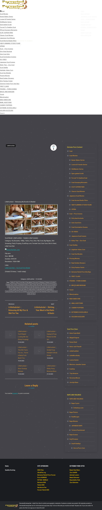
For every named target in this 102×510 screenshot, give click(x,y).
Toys (34, 293)
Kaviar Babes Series (78, 160)
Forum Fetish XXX (43, 490)
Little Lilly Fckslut (23, 289)
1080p (12, 282)
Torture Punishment (78, 430)
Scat (19, 291)
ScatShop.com (26, 291)
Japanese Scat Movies (76, 196)
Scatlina (72, 369)
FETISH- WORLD (42, 480)
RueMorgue (75, 417)
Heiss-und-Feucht (75, 346)
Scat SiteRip (73, 245)
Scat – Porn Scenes (75, 214)
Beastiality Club (75, 480)
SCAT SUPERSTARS (77, 187)
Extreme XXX (41, 482)
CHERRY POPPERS (77, 308)
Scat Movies (73, 155)
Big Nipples (29, 282)
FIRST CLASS (75, 276)
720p (17, 282)
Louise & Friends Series (79, 164)
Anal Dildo (22, 282)
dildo (31, 284)
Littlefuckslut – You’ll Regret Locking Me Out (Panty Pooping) (23, 335)
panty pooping (9, 291)
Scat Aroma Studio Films (79, 200)
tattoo (29, 293)
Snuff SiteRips (76, 443)
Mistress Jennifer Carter (77, 364)
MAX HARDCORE (74, 299)
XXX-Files (40, 470)
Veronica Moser (74, 378)
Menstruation (73, 294)
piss (16, 291)
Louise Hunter (74, 360)
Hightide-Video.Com (78, 249)
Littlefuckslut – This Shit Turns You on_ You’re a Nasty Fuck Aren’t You (23, 352)
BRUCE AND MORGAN (78, 285)
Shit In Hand (34, 291)
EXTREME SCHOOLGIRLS (79, 312)
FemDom (54, 284)
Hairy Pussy (15, 286)
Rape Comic (75, 403)
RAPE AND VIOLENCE (76, 399)
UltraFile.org (41, 472)
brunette (36, 282)
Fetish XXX (40, 485)
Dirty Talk (36, 284)
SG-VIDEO (74, 231)
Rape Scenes (73, 434)
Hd (20, 286)
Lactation (43, 286)
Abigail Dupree (74, 337)
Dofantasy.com (78, 408)
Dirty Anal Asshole (77, 218)
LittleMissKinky (74, 355)
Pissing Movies (74, 258)
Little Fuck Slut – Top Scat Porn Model (17, 268)
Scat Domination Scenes (79, 227)
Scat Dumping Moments (79, 182)
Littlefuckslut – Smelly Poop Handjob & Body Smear (52, 351)
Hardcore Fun (41, 487)
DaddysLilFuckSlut (23, 284)
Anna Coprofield (74, 333)
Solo (49, 291)
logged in (15, 393)
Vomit (71, 290)
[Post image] (10, 335)
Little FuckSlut (13, 289)
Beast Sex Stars (75, 470)
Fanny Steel (73, 342)
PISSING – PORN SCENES (77, 281)
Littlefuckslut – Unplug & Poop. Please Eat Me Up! (52, 335)
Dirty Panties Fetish (77, 267)
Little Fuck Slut (51, 286)
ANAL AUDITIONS (77, 303)
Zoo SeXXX (73, 472)
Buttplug (42, 282)
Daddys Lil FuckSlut (50, 282)
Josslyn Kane (73, 382)
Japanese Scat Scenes (78, 236)
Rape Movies (73, 421)
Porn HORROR (42, 477)
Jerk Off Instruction (34, 286)
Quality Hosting (10, 470)
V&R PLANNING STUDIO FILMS (81, 205)
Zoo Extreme (74, 482)
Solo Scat (54, 291)
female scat (47, 284)
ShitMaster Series (77, 169)
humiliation (25, 286)
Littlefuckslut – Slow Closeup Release (23, 368)
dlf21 (41, 284)
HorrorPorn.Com (79, 448)
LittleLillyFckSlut (41, 289)
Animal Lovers (74, 475)
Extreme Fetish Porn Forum (46, 475)
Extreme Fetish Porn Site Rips (81, 272)
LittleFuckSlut (11, 145)
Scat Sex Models (76, 254)
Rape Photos (73, 412)
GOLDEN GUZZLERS (78, 316)
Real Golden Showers (78, 263)
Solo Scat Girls (76, 223)
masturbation (50, 289)
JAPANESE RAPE (76, 426)
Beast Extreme (74, 477)
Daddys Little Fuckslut (12, 284)
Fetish (9, 286)
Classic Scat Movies (78, 191)
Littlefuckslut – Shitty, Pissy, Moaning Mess (52, 368)
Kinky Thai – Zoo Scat (78, 240)
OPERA (73, 209)
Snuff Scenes (73, 439)
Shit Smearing (42, 291)
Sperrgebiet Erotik (77, 173)
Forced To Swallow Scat (79, 178)
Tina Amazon (73, 373)
